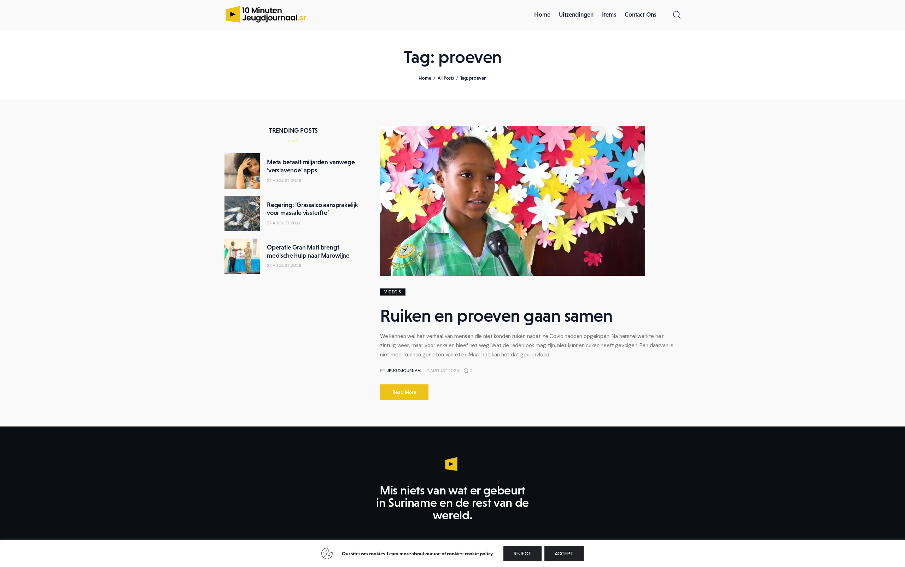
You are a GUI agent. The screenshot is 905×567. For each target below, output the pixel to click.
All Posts (446, 78)
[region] (452, 553)
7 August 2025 (443, 370)
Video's (392, 292)
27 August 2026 (284, 180)
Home (425, 78)
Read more (404, 392)
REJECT (522, 553)
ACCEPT (564, 553)
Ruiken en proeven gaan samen (496, 315)
